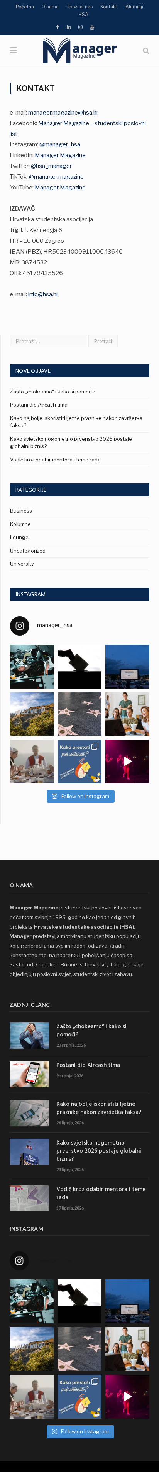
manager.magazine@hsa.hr (63, 112)
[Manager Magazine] (79, 49)
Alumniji (134, 7)
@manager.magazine (56, 176)
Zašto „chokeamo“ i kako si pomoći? (52, 391)
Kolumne (20, 524)
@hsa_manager (51, 166)
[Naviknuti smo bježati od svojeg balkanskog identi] (32, 761)
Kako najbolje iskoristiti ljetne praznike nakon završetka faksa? (98, 1108)
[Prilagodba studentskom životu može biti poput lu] (127, 714)
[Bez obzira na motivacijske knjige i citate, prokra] (80, 761)
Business (21, 511)
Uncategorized (28, 551)
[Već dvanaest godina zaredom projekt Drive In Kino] (127, 667)
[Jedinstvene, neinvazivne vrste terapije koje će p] (32, 667)
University (22, 564)
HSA (83, 14)
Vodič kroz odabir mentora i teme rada (55, 459)
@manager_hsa (59, 144)
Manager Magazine (60, 155)
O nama (50, 7)
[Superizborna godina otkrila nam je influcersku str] (80, 667)
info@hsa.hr (43, 294)
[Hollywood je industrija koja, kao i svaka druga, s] (32, 714)
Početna (25, 7)
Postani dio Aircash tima (39, 405)
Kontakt (109, 7)
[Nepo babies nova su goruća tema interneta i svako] (80, 714)
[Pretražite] (146, 50)
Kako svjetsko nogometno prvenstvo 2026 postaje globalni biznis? (98, 1151)
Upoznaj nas (79, 7)
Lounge (19, 537)
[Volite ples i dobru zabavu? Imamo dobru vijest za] (127, 761)
